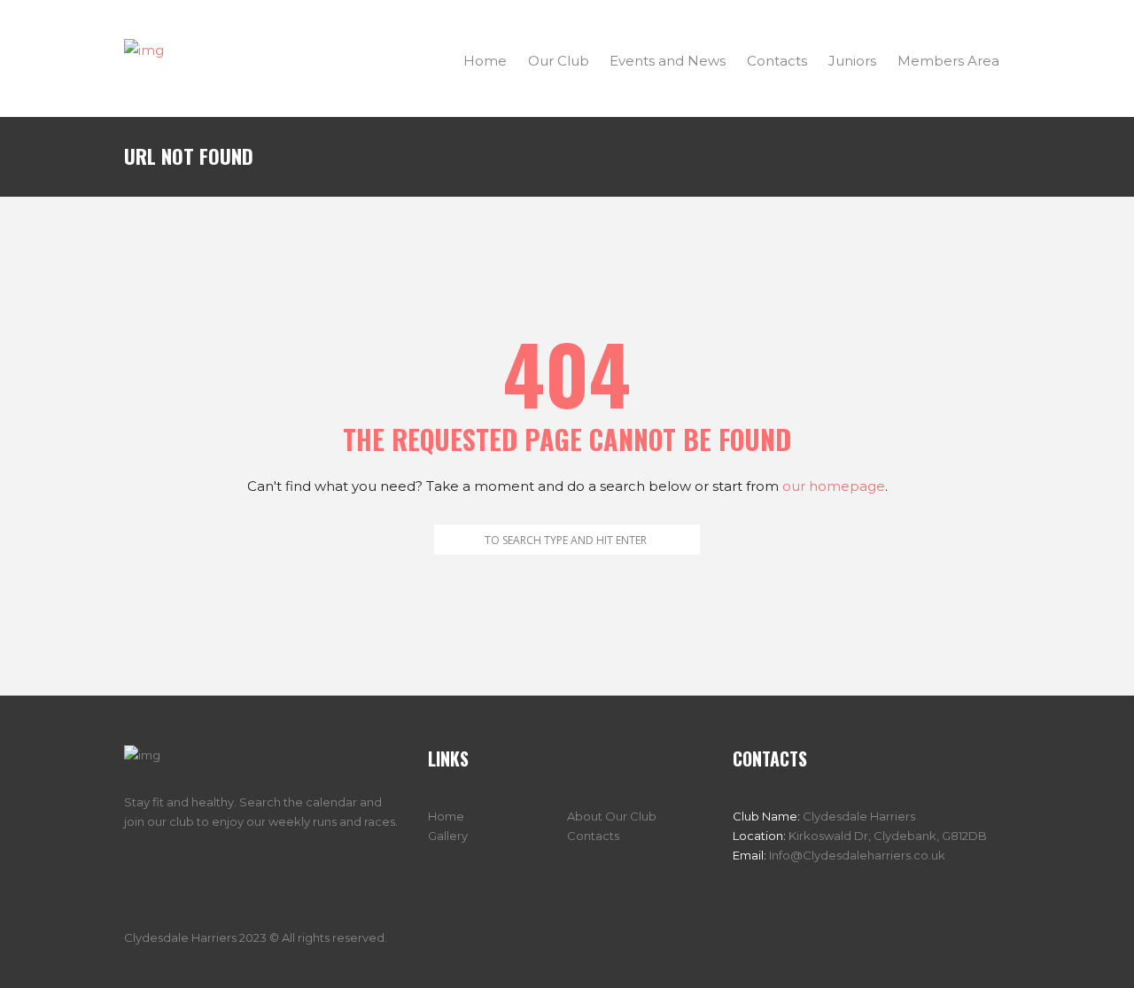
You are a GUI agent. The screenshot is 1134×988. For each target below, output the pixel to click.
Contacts (593, 836)
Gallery (448, 836)
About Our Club (611, 816)
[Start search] (446, 539)
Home (446, 816)
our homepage (833, 486)
